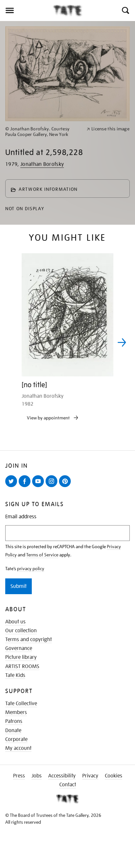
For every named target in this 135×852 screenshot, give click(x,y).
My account (18, 748)
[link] (43, 131)
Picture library (21, 657)
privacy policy (30, 569)
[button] (125, 10)
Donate (13, 730)
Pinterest (66, 486)
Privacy (90, 776)
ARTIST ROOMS (22, 666)
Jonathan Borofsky (42, 164)
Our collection (21, 630)
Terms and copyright (28, 639)
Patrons (13, 721)
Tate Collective (21, 703)
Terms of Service (42, 555)
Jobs (36, 776)
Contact (67, 784)
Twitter (12, 486)
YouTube (39, 486)
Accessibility (62, 776)
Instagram (52, 486)
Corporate (16, 739)
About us (15, 621)
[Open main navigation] (26, 10)
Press (19, 776)
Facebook (25, 486)
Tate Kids (15, 675)
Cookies (113, 776)
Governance (18, 648)
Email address (20, 517)
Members (16, 712)
